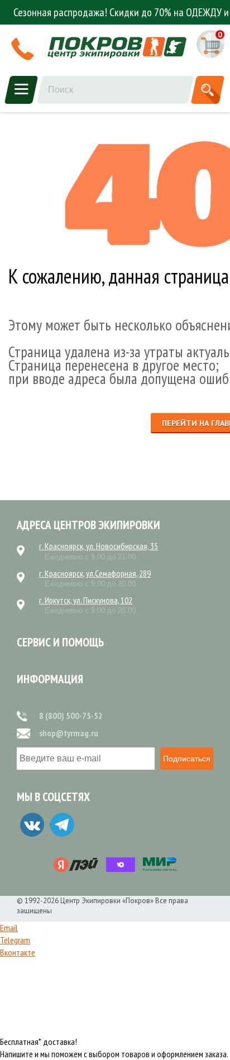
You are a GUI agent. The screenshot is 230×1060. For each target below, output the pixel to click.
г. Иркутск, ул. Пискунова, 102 (85, 600)
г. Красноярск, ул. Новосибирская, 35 (98, 545)
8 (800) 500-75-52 (71, 715)
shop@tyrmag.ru (68, 732)
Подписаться (186, 758)
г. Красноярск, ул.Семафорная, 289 (95, 573)
